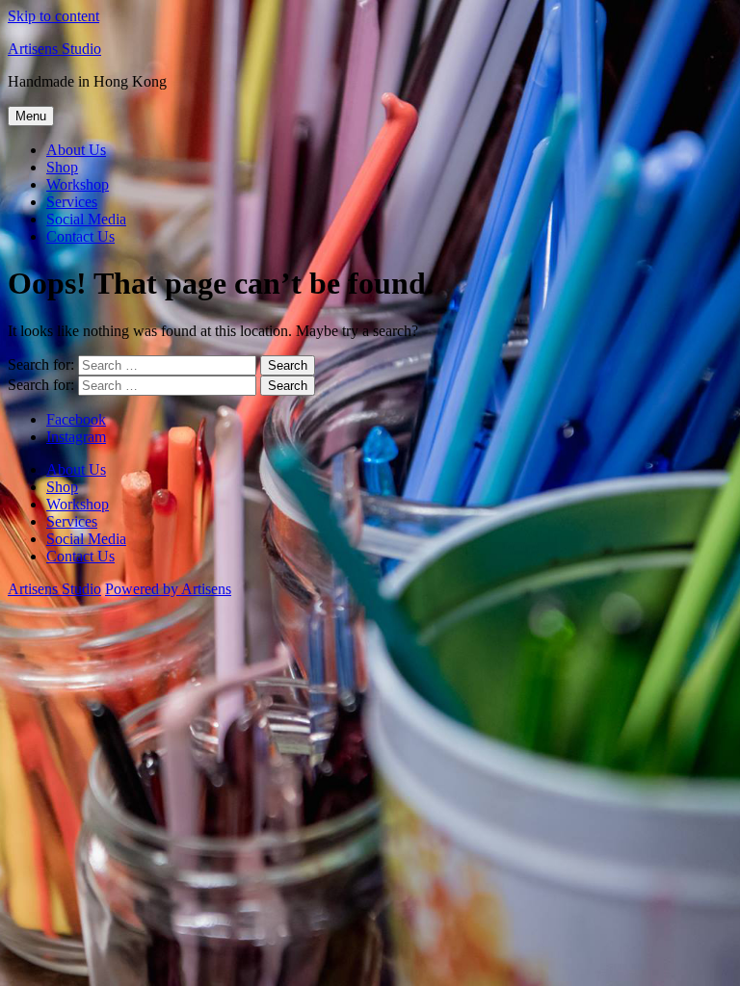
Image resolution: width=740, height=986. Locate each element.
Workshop (77, 184)
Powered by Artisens (168, 589)
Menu (30, 116)
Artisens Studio (54, 48)
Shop (62, 167)
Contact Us (80, 236)
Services (71, 202)
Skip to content (53, 16)
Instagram (76, 436)
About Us (76, 150)
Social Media (86, 219)
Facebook (76, 419)
